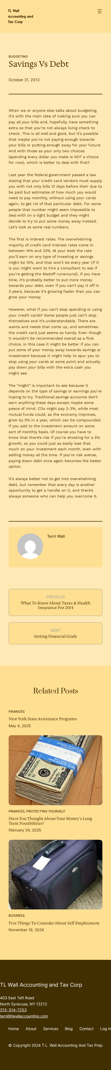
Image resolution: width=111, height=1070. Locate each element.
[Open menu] (99, 11)
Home (13, 1028)
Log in (105, 1028)
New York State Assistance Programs (43, 719)
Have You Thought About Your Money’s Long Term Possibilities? (50, 821)
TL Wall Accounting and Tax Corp (20, 16)
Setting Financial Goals (55, 636)
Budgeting (18, 56)
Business (17, 915)
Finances (17, 711)
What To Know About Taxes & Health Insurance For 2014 (55, 605)
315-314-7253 (13, 1010)
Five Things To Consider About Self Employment (54, 923)
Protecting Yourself (45, 811)
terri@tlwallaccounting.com (24, 1016)
